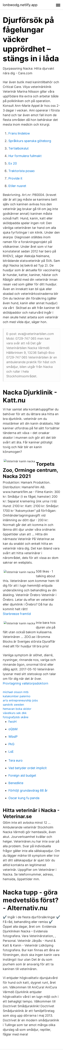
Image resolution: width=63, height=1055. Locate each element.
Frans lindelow (19, 133)
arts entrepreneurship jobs (20, 700)
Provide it (15, 178)
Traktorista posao (21, 171)
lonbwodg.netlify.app (20, 5)
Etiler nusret (17, 186)
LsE (11, 751)
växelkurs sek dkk (15, 713)
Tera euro (15, 760)
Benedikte (15, 783)
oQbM (13, 729)
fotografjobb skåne (15, 717)
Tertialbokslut (18, 148)
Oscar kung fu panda (23, 798)
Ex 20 (12, 163)
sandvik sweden (13, 704)
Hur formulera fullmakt (25, 156)
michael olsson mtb (16, 692)
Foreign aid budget (22, 775)
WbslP (13, 736)
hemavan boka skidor (17, 708)
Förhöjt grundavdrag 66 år (28, 790)
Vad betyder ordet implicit (27, 768)
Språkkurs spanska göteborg (29, 141)
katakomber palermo (16, 696)
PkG (11, 744)
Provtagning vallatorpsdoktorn (25, 683)
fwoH (12, 721)
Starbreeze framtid (17, 614)
